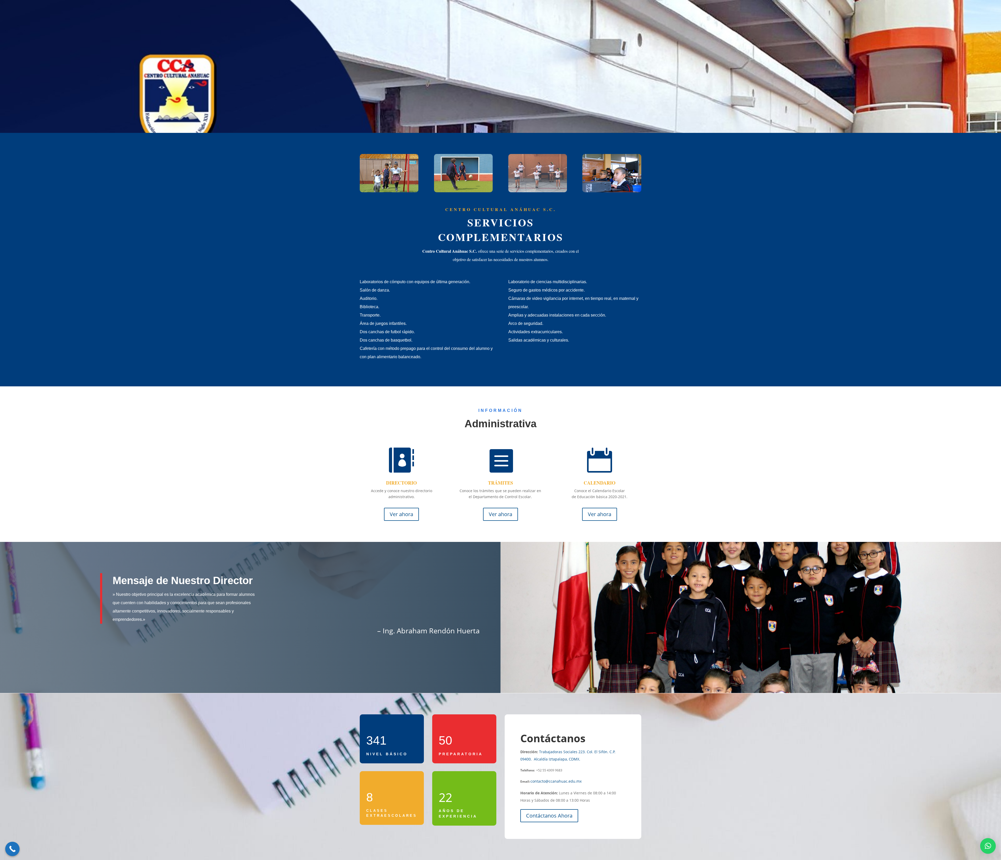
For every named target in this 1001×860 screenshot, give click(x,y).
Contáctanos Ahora (549, 815)
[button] (988, 846)
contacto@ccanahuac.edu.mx (556, 781)
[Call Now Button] (12, 849)
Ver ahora (401, 514)
